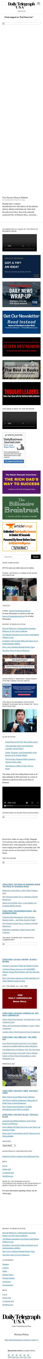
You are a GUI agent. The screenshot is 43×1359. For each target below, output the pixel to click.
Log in (4, 1166)
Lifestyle (5, 1268)
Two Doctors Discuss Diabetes (15, 197)
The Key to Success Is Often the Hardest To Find (20, 966)
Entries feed (6, 1169)
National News (7, 1275)
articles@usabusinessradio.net (20, 611)
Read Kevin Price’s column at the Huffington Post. (21, 1156)
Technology (6, 1282)
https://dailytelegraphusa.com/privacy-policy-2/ (21, 1340)
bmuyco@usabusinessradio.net (13, 616)
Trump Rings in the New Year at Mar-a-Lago (21, 742)
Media (4, 1271)
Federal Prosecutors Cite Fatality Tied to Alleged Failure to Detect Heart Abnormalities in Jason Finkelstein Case (19, 1056)
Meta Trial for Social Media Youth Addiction (18, 1097)
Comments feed (8, 1173)
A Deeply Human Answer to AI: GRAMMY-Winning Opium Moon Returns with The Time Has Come (20, 972)
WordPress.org (7, 1176)
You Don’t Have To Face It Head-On (15, 651)
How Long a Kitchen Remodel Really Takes (18, 647)
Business (5, 1264)
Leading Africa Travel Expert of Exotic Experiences (21, 1032)
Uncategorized (7, 1285)
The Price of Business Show (15, 886)
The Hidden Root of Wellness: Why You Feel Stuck (21, 1050)
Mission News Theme (15, 1351)
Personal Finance (8, 1278)
